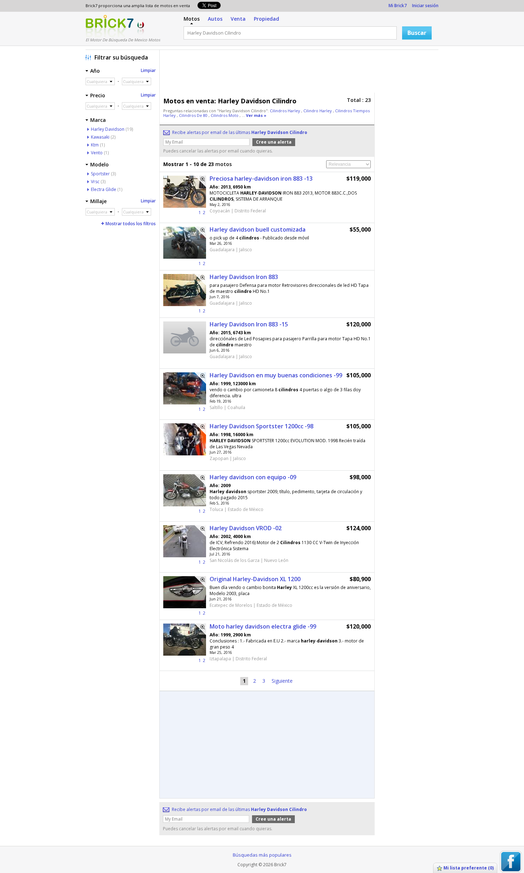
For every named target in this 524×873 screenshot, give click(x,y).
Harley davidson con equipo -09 (253, 477)
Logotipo (110, 26)
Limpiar (148, 70)
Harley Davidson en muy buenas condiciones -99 (276, 375)
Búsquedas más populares (262, 855)
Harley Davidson (107, 129)
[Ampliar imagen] (200, 181)
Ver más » (256, 115)
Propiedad (266, 18)
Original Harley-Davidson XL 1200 (255, 579)
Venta (238, 18)
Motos (192, 18)
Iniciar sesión (425, 5)
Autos (215, 18)
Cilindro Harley (318, 110)
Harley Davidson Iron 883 (244, 277)
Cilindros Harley (285, 110)
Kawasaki (100, 137)
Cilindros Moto (225, 115)
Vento (97, 153)
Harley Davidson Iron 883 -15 (249, 324)
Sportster (100, 174)
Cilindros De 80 (194, 115)
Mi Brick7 (398, 5)
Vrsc (95, 182)
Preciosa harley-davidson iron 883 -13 (261, 178)
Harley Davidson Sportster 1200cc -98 (261, 426)
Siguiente (282, 680)
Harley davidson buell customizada (257, 229)
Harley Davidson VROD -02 (246, 528)
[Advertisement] (300, 73)
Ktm (95, 145)
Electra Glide (103, 189)
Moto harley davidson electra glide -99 (263, 626)
